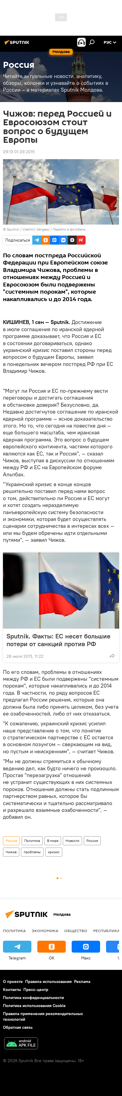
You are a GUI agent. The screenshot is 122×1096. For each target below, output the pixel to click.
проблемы (32, 852)
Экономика (45, 930)
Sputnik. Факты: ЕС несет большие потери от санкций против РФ (58, 640)
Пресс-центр (35, 989)
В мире (52, 840)
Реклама (82, 981)
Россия (11, 840)
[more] (112, 656)
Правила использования (48, 981)
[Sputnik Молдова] (18, 44)
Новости (72, 840)
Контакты (12, 989)
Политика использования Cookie (34, 1005)
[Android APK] (21, 1044)
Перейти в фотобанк (69, 229)
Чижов (11, 852)
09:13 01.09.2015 (19, 151)
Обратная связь (18, 1027)
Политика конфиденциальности (33, 997)
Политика (32, 840)
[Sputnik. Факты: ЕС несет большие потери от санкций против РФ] (61, 590)
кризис (54, 852)
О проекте (13, 981)
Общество (75, 930)
